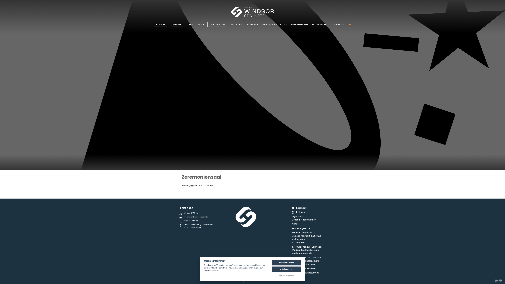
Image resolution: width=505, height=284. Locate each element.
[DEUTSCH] (350, 24)
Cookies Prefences (286, 276)
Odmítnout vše (286, 269)
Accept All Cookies (286, 263)
